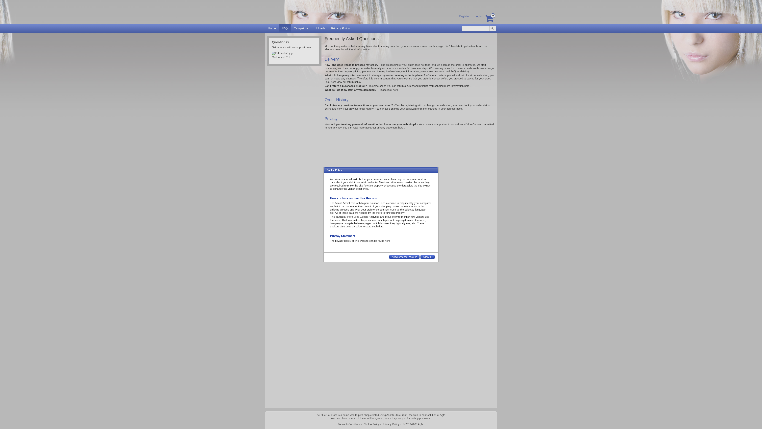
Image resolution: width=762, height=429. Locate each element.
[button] (404, 257)
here (387, 240)
